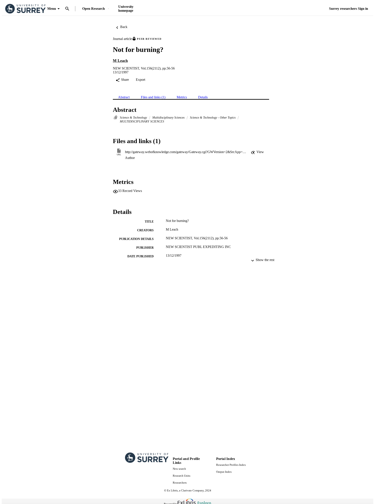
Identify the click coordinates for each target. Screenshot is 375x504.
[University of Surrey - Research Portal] (25, 9)
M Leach (120, 60)
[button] (257, 152)
